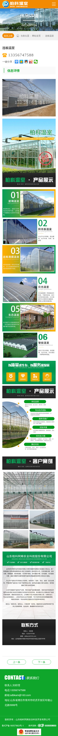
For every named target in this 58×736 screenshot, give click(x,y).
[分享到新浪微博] (31, 61)
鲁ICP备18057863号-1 (13, 725)
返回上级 (8, 35)
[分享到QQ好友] (26, 61)
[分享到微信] (36, 61)
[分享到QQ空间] (21, 61)
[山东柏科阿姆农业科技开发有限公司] (15, 4)
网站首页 (36, 35)
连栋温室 (49, 35)
